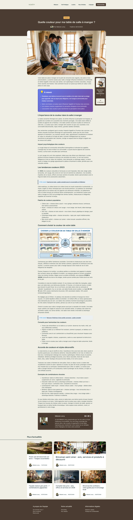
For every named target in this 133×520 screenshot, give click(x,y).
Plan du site (36, 513)
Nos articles (82, 4)
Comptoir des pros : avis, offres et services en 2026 (65, 487)
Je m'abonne (100, 101)
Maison (56, 4)
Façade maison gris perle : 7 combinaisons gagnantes (39, 487)
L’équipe (91, 4)
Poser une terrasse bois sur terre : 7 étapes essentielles (39, 458)
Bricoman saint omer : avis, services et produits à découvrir (80, 458)
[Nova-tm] (31, 4)
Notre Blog (64, 509)
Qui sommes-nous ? (38, 509)
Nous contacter (37, 511)
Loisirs (73, 4)
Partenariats (101, 4)
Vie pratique (64, 4)
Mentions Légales (89, 509)
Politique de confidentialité (92, 511)
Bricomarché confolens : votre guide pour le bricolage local (93, 487)
